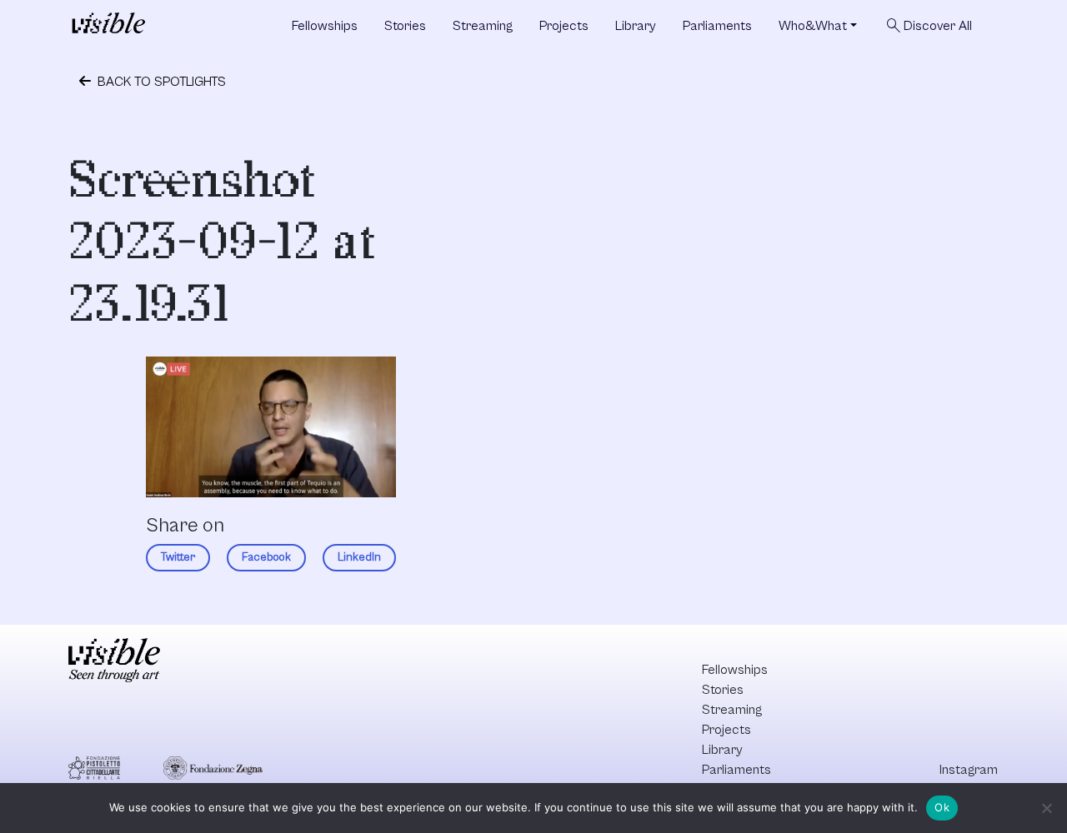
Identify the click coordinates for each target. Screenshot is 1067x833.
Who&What (813, 25)
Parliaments (717, 25)
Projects (564, 25)
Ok (941, 807)
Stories (405, 25)
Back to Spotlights (160, 81)
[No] (1046, 808)
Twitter (178, 557)
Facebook (266, 557)
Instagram (968, 769)
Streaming (483, 25)
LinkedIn (359, 557)
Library (635, 25)
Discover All (928, 25)
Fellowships (325, 25)
